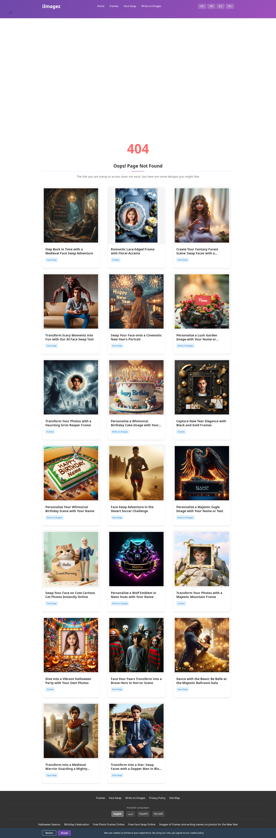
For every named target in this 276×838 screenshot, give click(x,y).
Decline (49, 833)
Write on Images (151, 6)
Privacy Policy (157, 798)
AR (211, 6)
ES (220, 6)
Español (143, 813)
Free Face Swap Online (141, 824)
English (118, 813)
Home (100, 6)
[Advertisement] (138, 71)
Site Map (174, 798)
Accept (64, 833)
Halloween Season (49, 824)
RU (229, 6)
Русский (158, 813)
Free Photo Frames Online (108, 824)
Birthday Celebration (76, 824)
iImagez (51, 6)
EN (202, 6)
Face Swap (130, 6)
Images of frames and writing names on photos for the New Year (198, 824)
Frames (114, 6)
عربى (130, 813)
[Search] (10, 13)
